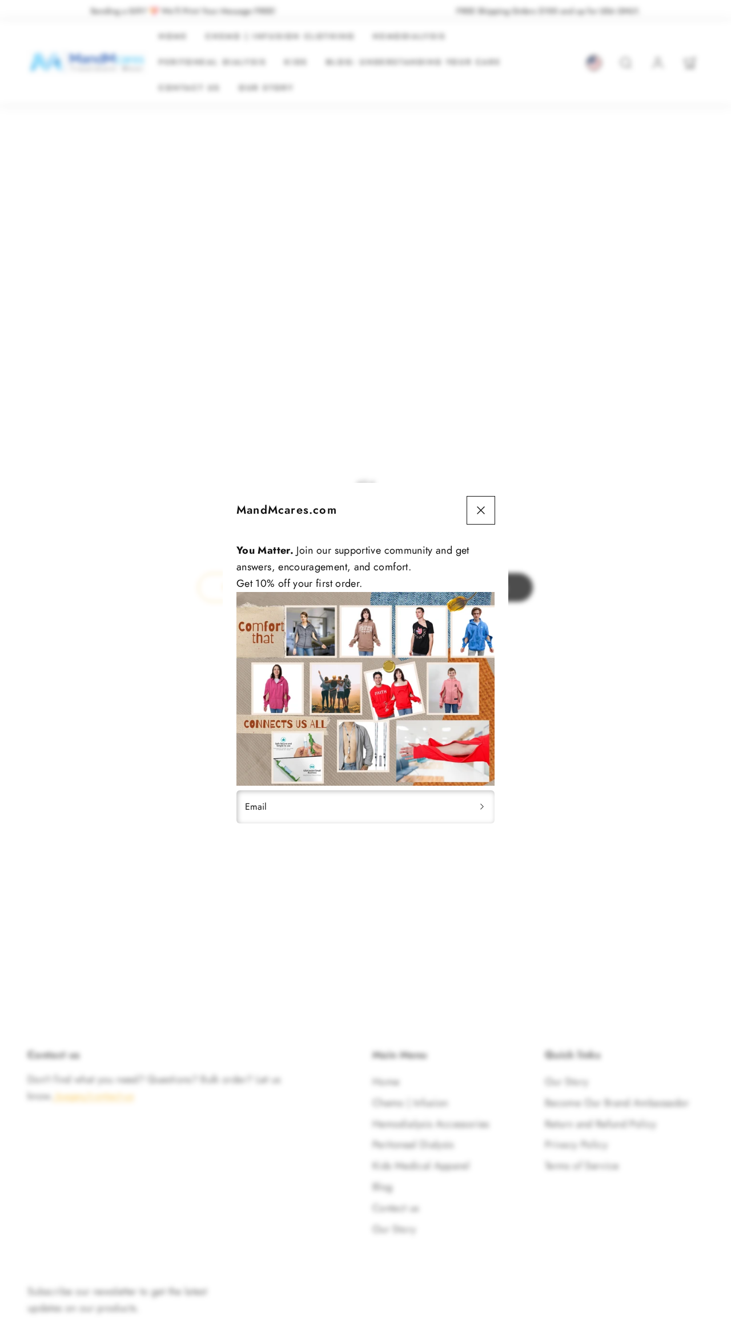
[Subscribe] (482, 806)
